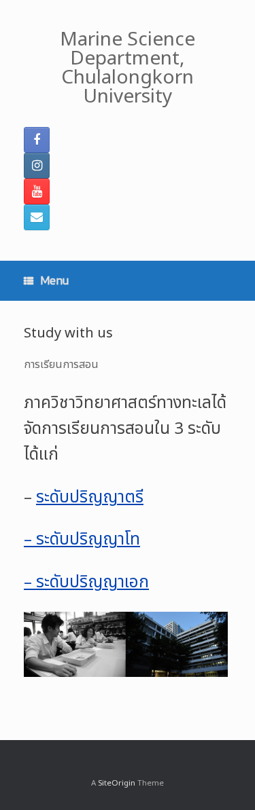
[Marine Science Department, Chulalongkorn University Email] (37, 217)
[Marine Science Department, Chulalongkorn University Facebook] (37, 140)
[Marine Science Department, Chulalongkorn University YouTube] (37, 191)
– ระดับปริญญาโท (82, 540)
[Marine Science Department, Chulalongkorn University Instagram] (37, 166)
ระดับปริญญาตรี (89, 497)
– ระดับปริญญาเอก (86, 582)
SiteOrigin (116, 783)
